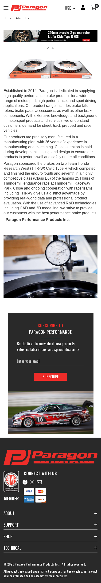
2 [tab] (53, 48)
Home (8, 18)
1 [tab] (48, 48)
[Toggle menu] (7, 8)
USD (68, 8)
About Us (22, 18)
